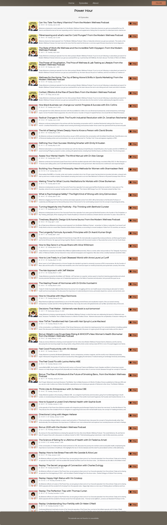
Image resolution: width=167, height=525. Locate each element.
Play (134, 23)
